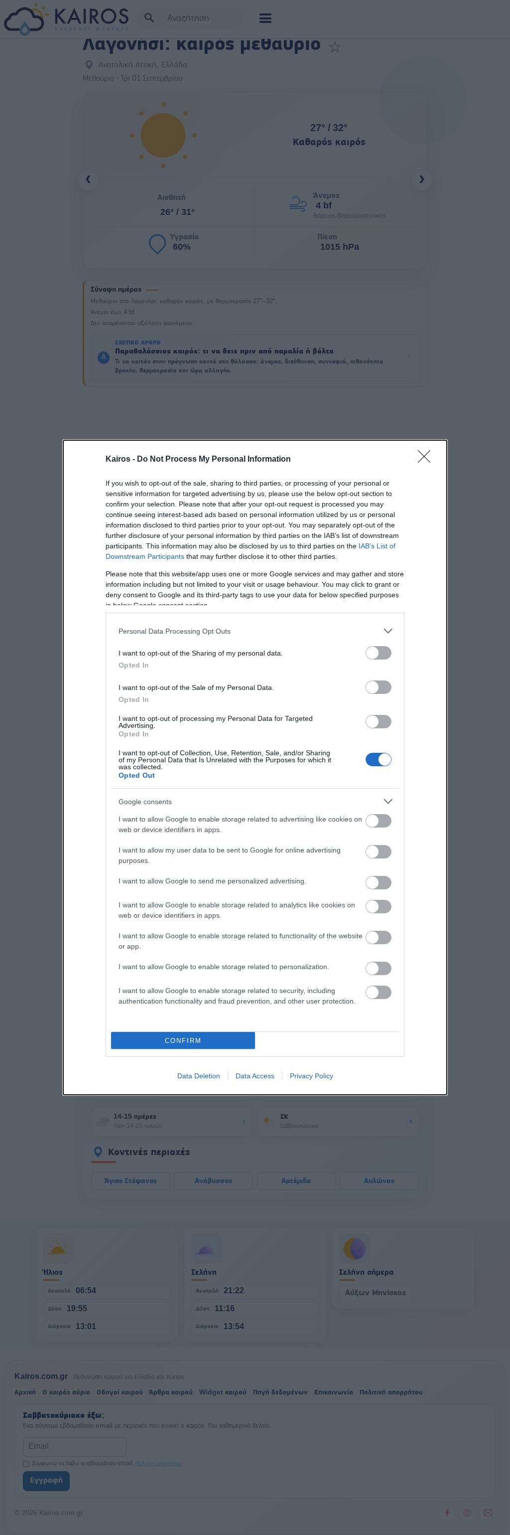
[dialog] (255, 767)
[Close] (427, 459)
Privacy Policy (311, 1076)
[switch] (378, 653)
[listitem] (255, 631)
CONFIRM (183, 1040)
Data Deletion (198, 1076)
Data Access (255, 1076)
